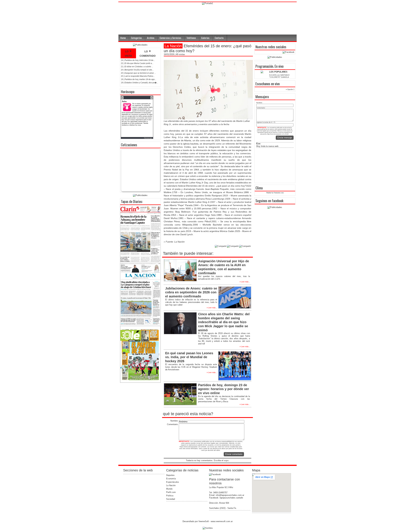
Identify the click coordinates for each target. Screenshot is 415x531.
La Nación (171, 485)
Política (169, 495)
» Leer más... (245, 282)
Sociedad (170, 499)
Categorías (136, 38)
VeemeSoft (203, 521)
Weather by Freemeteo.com (275, 193)
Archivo (150, 38)
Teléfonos (191, 38)
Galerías (205, 38)
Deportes (170, 475)
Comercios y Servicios (170, 38)
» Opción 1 (290, 89)
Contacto (219, 38)
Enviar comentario (233, 454)
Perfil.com (171, 492)
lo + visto (128, 53)
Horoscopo (148, 138)
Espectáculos (172, 482)
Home (123, 38)
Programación (264, 66)
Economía (171, 478)
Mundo (169, 489)
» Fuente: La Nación (174, 241)
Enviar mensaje (284, 137)
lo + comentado (148, 53)
